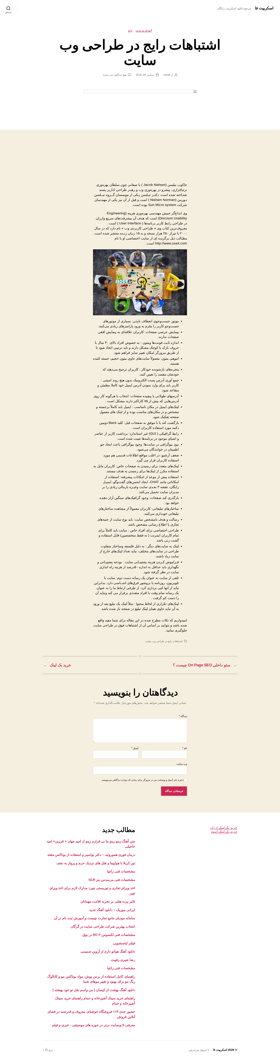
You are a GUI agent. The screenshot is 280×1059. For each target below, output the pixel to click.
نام (184, 748)
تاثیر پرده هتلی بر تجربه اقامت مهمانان (108, 901)
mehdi (166, 74)
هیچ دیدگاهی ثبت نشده (114, 74)
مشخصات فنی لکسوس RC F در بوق (108, 935)
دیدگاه (183, 716)
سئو (130, 30)
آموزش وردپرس (144, 30)
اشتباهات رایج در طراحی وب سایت (163, 641)
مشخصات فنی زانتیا (121, 871)
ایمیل (134, 748)
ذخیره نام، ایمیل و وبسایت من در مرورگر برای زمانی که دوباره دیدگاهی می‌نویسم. (142, 779)
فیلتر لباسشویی (124, 943)
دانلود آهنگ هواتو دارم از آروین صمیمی (108, 951)
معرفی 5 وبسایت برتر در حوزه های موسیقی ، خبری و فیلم (93, 1025)
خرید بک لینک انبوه (224, 831)
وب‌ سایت (181, 763)
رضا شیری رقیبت (123, 960)
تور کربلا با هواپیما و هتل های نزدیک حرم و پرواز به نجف (95, 863)
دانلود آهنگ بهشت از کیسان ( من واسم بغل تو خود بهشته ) (93, 990)
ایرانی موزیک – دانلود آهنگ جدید (112, 910)
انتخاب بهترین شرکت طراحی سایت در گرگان (103, 926)
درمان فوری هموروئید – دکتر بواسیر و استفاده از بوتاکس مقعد (91, 854)
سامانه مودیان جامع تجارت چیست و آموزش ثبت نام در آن (94, 918)
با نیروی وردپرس (199, 1049)
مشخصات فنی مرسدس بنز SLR (111, 880)
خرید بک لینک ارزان (223, 827)
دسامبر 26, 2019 (145, 74)
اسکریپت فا (264, 8)
